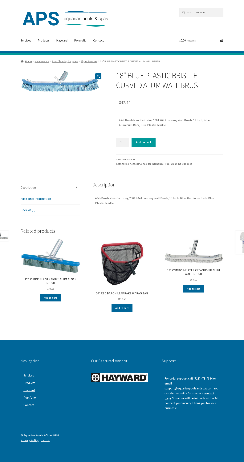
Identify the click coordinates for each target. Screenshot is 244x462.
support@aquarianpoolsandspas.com (189, 388)
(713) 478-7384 (203, 378)
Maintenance (42, 61)
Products (44, 40)
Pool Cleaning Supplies (65, 61)
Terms (45, 440)
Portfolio (80, 40)
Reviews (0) (28, 210)
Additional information (36, 199)
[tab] (50, 187)
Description (28, 187)
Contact (98, 40)
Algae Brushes (89, 61)
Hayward (61, 40)
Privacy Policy (30, 440)
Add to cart (143, 142)
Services (26, 40)
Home (28, 61)
